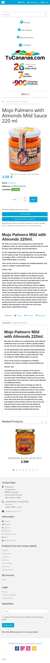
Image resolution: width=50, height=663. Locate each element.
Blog (5, 537)
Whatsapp (41, 315)
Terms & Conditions (9, 595)
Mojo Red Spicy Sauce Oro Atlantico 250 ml (25, 458)
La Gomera (6, 553)
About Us (7, 521)
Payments (7, 531)
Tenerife (5, 550)
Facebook (29, 315)
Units (15, 199)
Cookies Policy (7, 598)
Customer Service (9, 534)
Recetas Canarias (10, 540)
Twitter (19, 315)
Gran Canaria (7, 563)
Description (7, 323)
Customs (6, 527)
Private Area (33, 2)
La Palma (5, 557)
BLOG (22, 2)
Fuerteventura (7, 570)
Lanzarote (5, 566)
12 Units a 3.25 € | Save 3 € (25, 219)
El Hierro (5, 560)
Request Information (20, 323)
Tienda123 (38, 643)
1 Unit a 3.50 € (24, 214)
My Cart (45, 2)
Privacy (4, 592)
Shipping (7, 524)
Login (4, 579)
